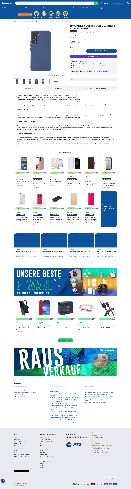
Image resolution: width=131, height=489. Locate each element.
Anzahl (71, 47)
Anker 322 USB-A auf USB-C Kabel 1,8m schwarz (107, 326)
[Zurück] (16, 317)
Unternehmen (43, 454)
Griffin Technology (106, 187)
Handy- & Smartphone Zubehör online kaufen (25, 392)
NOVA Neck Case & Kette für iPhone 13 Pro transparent (63, 422)
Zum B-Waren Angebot (65, 340)
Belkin (68, 185)
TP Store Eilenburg (45, 459)
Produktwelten (6, 8)
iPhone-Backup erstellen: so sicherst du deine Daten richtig (99, 392)
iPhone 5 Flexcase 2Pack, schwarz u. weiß (73, 182)
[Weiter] (114, 317)
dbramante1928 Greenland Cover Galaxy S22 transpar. (22, 181)
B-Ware (42, 446)
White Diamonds (19, 223)
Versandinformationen (46, 439)
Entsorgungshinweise (19, 446)
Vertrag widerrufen (22, 471)
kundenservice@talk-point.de (99, 441)
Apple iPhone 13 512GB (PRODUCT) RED (43, 326)
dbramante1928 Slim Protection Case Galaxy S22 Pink (39, 183)
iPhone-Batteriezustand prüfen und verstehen (96, 394)
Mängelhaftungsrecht (19, 448)
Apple (37, 329)
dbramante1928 (19, 185)
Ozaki (86, 224)
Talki (41, 465)
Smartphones (37, 8)
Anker (100, 329)
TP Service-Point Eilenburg (47, 461)
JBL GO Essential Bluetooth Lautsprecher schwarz (64, 326)
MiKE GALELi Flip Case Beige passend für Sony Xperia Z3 (73, 219)
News (15, 450)
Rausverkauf (94, 8)
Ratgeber (42, 452)
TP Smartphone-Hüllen (19, 396)
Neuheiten (16, 8)
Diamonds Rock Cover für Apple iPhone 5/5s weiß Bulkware (22, 219)
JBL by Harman (60, 329)
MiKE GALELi (70, 223)
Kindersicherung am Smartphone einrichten (95, 402)
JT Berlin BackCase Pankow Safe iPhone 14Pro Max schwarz (64, 415)
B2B (41, 443)
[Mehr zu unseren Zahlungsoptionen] (85, 61)
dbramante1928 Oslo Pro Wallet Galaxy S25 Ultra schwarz (22, 327)
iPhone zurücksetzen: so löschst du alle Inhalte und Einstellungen (100, 390)
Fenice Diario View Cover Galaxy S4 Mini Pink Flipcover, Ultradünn (38, 220)
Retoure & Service (44, 437)
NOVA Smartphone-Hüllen (20, 399)
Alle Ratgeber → (113, 230)
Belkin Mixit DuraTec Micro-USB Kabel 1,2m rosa (85, 326)
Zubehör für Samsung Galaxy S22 (28, 21)
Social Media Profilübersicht (47, 457)
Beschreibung (29, 88)
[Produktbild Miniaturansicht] (17, 82)
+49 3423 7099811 (99, 450)
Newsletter (43, 463)
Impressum (17, 439)
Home (16, 21)
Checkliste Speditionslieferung (21, 454)
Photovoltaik (76, 8)
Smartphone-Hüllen (19, 394)
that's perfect (66, 8)
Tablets (45, 8)
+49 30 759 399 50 (99, 437)
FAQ (41, 448)
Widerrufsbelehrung (19, 441)
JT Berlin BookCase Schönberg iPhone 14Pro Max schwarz (64, 420)
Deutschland (109, 479)
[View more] (65, 282)
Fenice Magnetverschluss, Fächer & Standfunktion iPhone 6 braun (91, 182)
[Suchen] (96, 3)
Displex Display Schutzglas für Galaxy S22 (56, 181)
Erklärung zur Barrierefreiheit (21, 457)
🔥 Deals (103, 8)
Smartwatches (55, 8)
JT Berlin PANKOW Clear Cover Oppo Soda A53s (61, 403)
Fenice (86, 187)
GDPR (16, 452)
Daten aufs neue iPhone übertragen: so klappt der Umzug (99, 396)
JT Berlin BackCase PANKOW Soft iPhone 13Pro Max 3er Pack (65, 417)
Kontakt (42, 468)
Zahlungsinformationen (46, 441)
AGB (15, 437)
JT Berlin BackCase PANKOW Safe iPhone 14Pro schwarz (63, 405)
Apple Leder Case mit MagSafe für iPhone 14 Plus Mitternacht (64, 397)
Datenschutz (17, 443)
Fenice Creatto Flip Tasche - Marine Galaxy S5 (56, 219)
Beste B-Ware (26, 8)
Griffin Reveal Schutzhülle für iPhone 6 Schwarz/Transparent (108, 183)
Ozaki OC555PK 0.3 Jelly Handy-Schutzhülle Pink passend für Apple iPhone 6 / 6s (91, 220)
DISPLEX (52, 185)
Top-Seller (86, 8)
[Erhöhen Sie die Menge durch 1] (83, 51)
